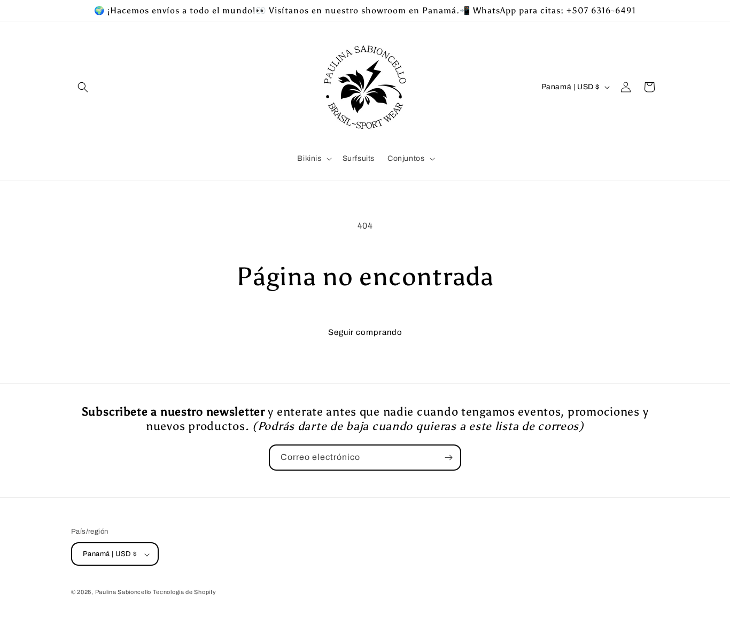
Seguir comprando (365, 332)
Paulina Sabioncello (124, 592)
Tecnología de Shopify (184, 592)
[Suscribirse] (448, 457)
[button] (83, 87)
